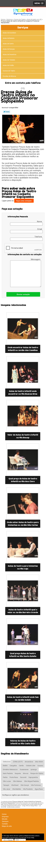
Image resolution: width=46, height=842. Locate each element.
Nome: (40, 222)
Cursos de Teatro (9, 71)
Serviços (22, 27)
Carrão (21, 766)
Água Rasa (39, 789)
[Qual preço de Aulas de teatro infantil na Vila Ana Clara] (22, 460)
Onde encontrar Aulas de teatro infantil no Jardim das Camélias (23, 348)
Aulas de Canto (8, 44)
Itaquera (18, 773)
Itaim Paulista (8, 773)
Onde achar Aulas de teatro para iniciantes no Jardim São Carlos (23, 523)
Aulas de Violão (8, 65)
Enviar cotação (23, 294)
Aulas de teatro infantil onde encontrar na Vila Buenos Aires (22, 392)
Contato (5, 824)
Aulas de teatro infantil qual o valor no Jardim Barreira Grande (23, 611)
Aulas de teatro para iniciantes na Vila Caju (23, 567)
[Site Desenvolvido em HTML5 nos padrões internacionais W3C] (20, 840)
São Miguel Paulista (31, 781)
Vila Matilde (16, 789)
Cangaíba (13, 766)
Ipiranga (34, 769)
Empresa (5, 817)
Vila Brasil (14, 785)
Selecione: (7, 762)
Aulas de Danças (9, 49)
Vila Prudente (28, 789)
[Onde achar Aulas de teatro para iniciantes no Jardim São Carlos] (22, 503)
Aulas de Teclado (9, 60)
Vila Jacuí (6, 789)
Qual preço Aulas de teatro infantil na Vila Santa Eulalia (22, 654)
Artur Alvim (39, 762)
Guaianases (24, 769)
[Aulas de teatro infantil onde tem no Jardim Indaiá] (22, 678)
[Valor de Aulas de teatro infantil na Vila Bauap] (22, 416)
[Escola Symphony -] (23, 12)
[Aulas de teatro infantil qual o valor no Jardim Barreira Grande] (22, 591)
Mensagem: (36, 259)
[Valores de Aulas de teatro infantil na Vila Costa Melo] (22, 722)
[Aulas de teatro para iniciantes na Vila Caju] (22, 547)
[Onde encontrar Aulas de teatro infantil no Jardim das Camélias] (22, 329)
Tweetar (6, 111)
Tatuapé (6, 785)
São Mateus (17, 781)
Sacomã (23, 777)
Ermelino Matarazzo (10, 769)
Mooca (25, 773)
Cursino (40, 766)
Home (4, 814)
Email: (40, 229)
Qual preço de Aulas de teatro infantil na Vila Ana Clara (23, 480)
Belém (5, 766)
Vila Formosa (36, 785)
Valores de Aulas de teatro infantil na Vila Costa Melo (22, 742)
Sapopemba (33, 777)
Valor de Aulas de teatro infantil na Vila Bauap (23, 436)
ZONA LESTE (18, 762)
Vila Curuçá (25, 785)
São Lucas (7, 781)
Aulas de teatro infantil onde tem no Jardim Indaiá (23, 698)
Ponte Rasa (14, 777)
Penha (5, 777)
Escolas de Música (9, 76)
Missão (4, 819)
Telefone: (38, 237)
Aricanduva (29, 762)
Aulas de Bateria (8, 38)
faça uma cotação (24, 201)
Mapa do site (7, 826)
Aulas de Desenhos (9, 54)
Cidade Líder (30, 766)
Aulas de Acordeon (9, 33)
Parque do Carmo (36, 773)
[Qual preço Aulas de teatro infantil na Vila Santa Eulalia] (22, 634)
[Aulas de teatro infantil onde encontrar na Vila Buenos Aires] (22, 372)
